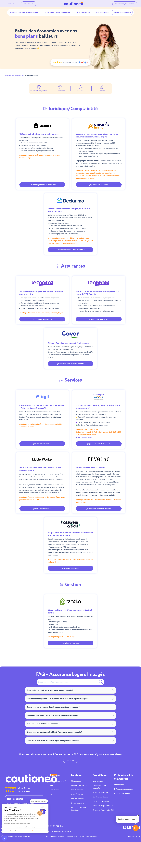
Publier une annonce (122, 12)
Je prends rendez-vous (84, 437)
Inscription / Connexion (124, 4)
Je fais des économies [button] (70, 568)
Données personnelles (75, 836)
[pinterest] (124, 827)
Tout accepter (37, 831)
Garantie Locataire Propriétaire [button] (23, 12)
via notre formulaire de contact (21, 803)
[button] (4, 838)
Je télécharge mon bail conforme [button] (42, 185)
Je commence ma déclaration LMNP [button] (70, 250)
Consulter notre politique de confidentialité (17, 823)
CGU (46, 836)
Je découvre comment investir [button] (98, 508)
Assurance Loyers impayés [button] (56, 12)
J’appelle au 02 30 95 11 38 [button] (98, 444)
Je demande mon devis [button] (42, 319)
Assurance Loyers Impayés (14, 75)
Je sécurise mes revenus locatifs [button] (70, 364)
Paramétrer (14, 831)
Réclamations (91, 836)
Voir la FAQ (70, 760)
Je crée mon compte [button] (70, 643)
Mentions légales (57, 836)
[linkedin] (129, 827)
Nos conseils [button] (82, 12)
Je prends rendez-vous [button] (98, 185)
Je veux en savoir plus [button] (42, 444)
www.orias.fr (66, 832)
